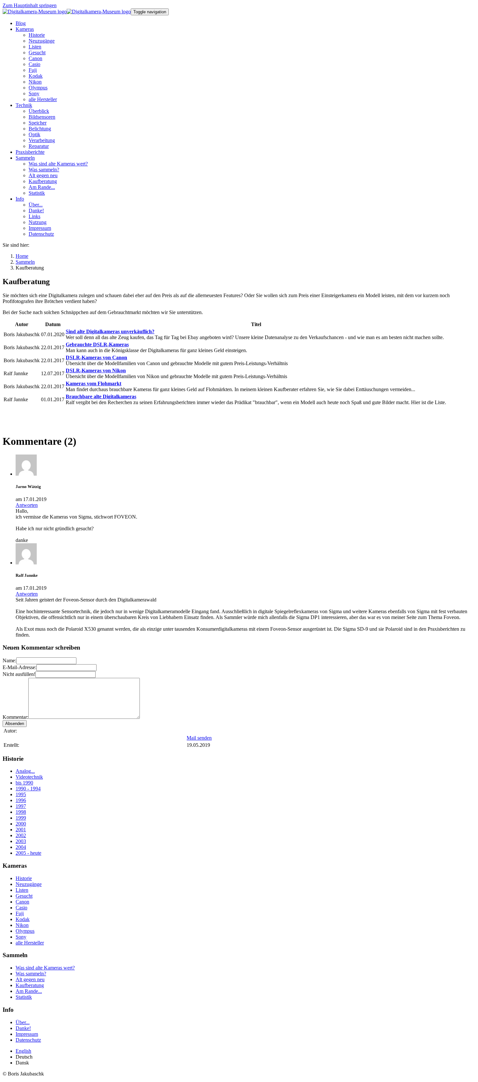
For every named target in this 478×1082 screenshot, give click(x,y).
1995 (21, 794)
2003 (21, 841)
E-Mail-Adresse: (19, 667)
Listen (22, 890)
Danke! (23, 1028)
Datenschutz (28, 1040)
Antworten (27, 505)
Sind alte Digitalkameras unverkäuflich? (110, 331)
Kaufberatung (30, 985)
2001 (21, 829)
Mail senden (199, 738)
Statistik (24, 997)
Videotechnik (29, 777)
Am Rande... (29, 991)
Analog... (25, 771)
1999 (21, 818)
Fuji (20, 913)
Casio (21, 907)
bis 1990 (24, 782)
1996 (21, 800)
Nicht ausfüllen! (19, 674)
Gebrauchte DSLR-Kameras (97, 344)
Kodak (23, 919)
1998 (21, 812)
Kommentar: (15, 717)
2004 (21, 847)
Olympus (25, 931)
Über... (23, 1022)
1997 (21, 806)
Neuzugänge (29, 884)
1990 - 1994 (28, 788)
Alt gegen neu (30, 979)
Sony (21, 937)
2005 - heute (28, 853)
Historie (24, 878)
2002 (21, 835)
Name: (9, 660)
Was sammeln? (31, 973)
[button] (25, 29)
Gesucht (24, 896)
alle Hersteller (30, 942)
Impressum (27, 1034)
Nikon (22, 925)
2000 (21, 823)
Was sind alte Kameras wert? (45, 967)
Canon (22, 901)
